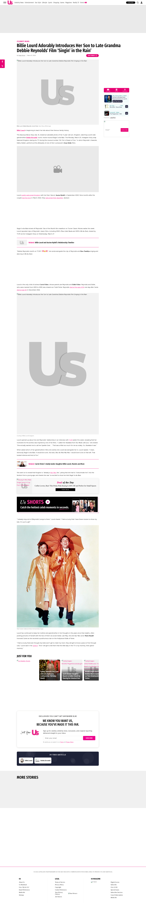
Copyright (58, 887)
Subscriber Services (117, 892)
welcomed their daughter (54, 198)
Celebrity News (19, 3)
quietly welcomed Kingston (30, 195)
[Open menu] (4, 2)
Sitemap (21, 895)
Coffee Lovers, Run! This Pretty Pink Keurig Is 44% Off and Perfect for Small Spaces (65, 486)
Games (62, 3)
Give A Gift (114, 887)
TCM (70, 440)
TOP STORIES (91, 55)
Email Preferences (24, 890)
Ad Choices (58, 897)
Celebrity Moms (23, 41)
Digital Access (115, 882)
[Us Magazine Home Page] (10, 3)
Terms (62, 742)
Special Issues (115, 890)
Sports (50, 3)
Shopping (56, 3)
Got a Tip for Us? (24, 887)
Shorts (82, 3)
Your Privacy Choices (59, 893)
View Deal (65, 489)
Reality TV (76, 3)
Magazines (68, 3)
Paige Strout (22, 55)
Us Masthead (23, 885)
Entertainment (29, 3)
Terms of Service (60, 882)
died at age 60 (22, 290)
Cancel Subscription (117, 895)
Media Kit (22, 892)
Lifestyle (44, 3)
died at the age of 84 (77, 287)
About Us (22, 882)
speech (35, 645)
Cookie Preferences (61, 890)
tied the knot (26, 198)
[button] (138, 2)
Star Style (38, 3)
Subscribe (130, 2)
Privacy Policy (70, 742)
